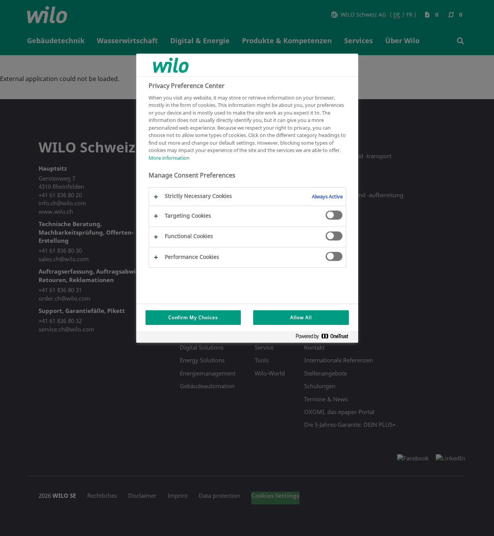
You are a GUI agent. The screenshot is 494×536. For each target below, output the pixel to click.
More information (169, 157)
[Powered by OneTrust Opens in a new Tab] (325, 338)
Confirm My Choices (193, 317)
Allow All (301, 317)
